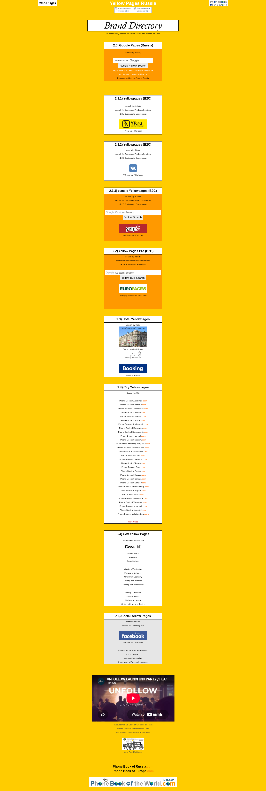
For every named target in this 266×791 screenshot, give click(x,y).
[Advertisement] (38, 78)
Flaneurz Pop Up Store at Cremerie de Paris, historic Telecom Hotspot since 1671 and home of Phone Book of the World (133, 729)
